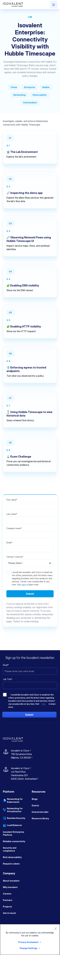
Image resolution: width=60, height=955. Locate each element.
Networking (19, 95)
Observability (39, 95)
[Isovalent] (13, 4)
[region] (30, 939)
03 (10, 223)
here (24, 584)
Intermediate (30, 102)
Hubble (45, 87)
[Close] (55, 928)
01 (10, 138)
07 (10, 398)
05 (10, 312)
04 (10, 271)
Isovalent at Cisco (21, 750)
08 (10, 442)
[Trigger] (53, 4)
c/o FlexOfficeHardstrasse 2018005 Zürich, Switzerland (24, 775)
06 (10, 353)
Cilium (14, 87)
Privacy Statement (28, 942)
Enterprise (29, 87)
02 (10, 179)
